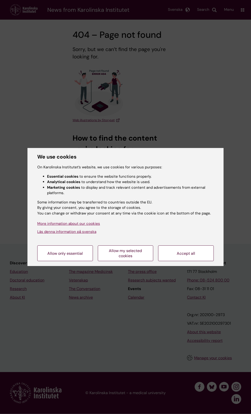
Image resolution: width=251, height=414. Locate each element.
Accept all (186, 253)
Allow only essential (65, 253)
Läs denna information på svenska (66, 231)
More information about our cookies (68, 223)
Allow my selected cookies (125, 253)
